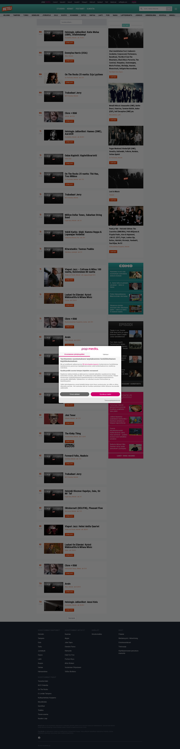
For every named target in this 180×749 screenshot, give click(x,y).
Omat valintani (75, 394)
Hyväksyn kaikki (105, 394)
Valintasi (105, 354)
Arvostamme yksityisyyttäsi (74, 354)
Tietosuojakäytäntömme (112, 400)
